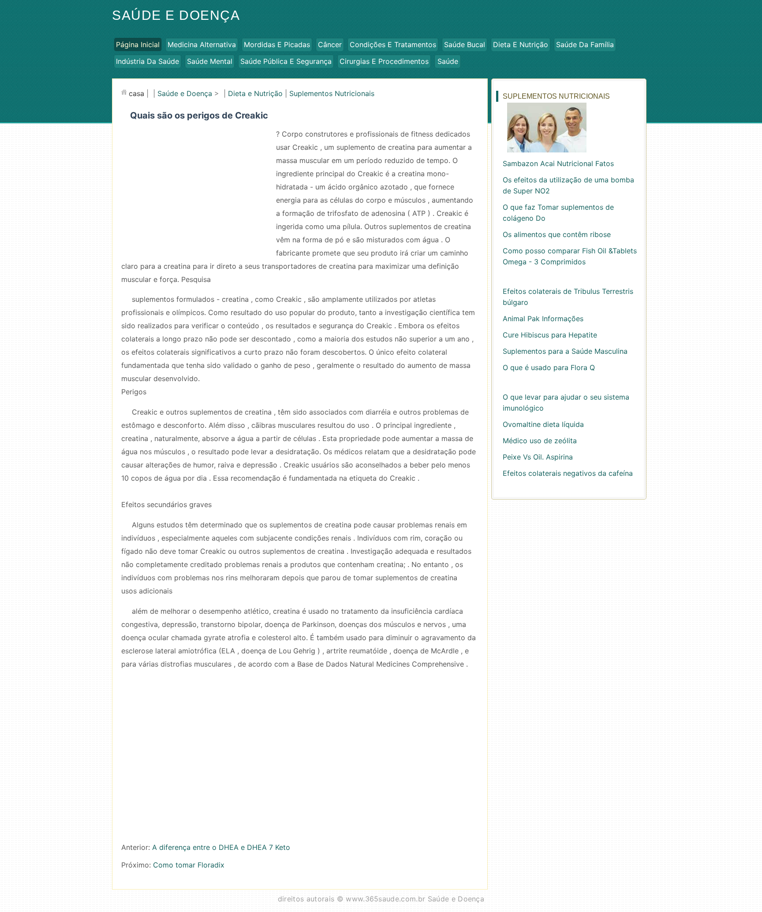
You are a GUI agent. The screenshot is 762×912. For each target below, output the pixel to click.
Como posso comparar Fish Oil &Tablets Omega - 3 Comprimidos (570, 256)
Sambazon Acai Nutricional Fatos (558, 163)
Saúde (447, 61)
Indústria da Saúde (147, 61)
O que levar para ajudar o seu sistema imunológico (566, 402)
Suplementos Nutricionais (331, 93)
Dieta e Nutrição (520, 44)
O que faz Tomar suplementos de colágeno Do (558, 212)
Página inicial (138, 44)
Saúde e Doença (176, 15)
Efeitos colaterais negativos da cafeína (568, 473)
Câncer (330, 44)
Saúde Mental (209, 61)
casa (136, 93)
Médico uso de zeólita (540, 440)
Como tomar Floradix (188, 864)
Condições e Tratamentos (393, 44)
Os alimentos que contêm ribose (557, 234)
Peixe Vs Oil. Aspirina (538, 456)
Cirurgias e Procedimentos (384, 61)
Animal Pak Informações (543, 318)
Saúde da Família (585, 44)
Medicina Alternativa (202, 44)
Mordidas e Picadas (277, 44)
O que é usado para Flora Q (549, 367)
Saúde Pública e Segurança (286, 61)
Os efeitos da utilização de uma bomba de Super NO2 (568, 185)
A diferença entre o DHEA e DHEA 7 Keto (221, 847)
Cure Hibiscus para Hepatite (550, 334)
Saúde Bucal (464, 44)
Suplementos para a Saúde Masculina (565, 351)
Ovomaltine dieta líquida (543, 424)
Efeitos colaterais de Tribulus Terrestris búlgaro (568, 297)
